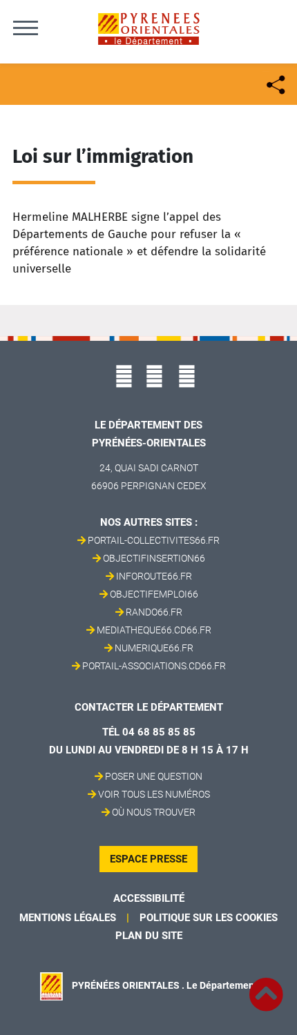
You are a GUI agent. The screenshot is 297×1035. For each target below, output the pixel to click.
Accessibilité (148, 898)
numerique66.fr (154, 647)
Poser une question (153, 776)
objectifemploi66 (154, 594)
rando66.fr (154, 612)
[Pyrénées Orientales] (148, 28)
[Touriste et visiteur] (274, 83)
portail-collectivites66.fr (154, 540)
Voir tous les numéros (154, 794)
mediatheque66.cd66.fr (154, 629)
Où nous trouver (153, 812)
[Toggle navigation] (25, 27)
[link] (266, 986)
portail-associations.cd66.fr (154, 665)
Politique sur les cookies (209, 917)
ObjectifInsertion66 (154, 558)
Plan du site (148, 935)
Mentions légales (67, 917)
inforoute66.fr (154, 576)
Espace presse (148, 859)
